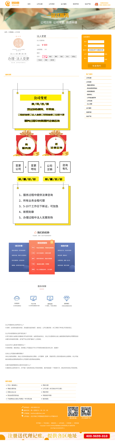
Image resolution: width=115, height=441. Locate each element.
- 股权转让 (89, 94)
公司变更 (52, 4)
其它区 (52, 60)
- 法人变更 (89, 104)
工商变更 (68, 423)
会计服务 (64, 4)
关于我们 (38, 423)
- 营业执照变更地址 (91, 88)
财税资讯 (53, 423)
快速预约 (97, 66)
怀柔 (46, 60)
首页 (29, 4)
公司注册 (39, 4)
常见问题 (46, 423)
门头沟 (40, 60)
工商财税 (10, 32)
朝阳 (45, 56)
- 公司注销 (89, 101)
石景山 (73, 56)
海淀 (50, 56)
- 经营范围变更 (90, 91)
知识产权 (88, 4)
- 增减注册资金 (90, 85)
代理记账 (76, 423)
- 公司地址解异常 (91, 97)
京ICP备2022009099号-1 (57, 428)
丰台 (67, 56)
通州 (56, 56)
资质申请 (76, 4)
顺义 (62, 56)
